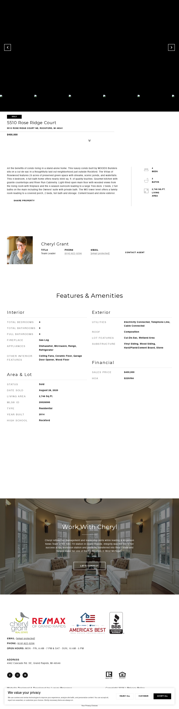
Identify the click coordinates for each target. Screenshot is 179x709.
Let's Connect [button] (89, 566)
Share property (24, 201)
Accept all (162, 696)
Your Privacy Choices (89, 706)
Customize (143, 696)
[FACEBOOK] (10, 675)
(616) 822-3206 (73, 254)
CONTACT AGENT (135, 253)
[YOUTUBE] (25, 675)
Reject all (125, 696)
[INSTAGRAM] (17, 675)
